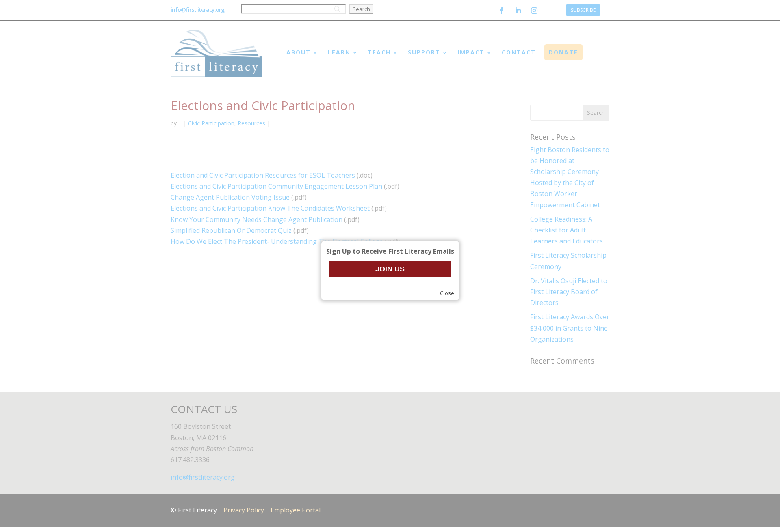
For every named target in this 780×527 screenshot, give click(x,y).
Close (447, 293)
